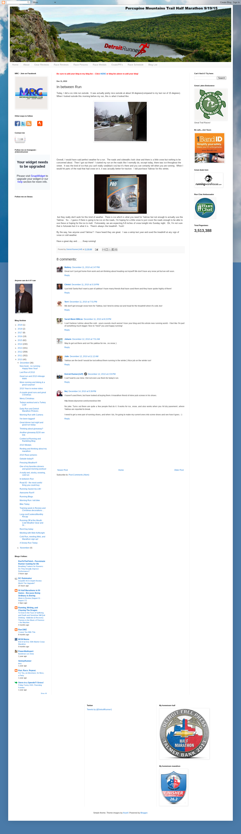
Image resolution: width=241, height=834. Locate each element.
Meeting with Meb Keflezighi (32, 533)
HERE (103, 74)
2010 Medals (25, 445)
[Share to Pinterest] (116, 249)
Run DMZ (22, 629)
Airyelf (125, 813)
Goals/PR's (117, 64)
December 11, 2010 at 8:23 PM (97, 319)
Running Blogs (26, 496)
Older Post (179, 470)
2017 (20, 332)
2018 (20, 329)
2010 (20, 359)
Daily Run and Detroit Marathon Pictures (29, 410)
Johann (67, 339)
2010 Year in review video (31, 388)
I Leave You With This (26, 632)
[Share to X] (109, 249)
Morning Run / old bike (30, 500)
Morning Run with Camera (31, 415)
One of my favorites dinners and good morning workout (33, 467)
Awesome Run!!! (27, 493)
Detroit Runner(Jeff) (73, 374)
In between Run (27, 479)
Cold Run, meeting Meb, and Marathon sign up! (32, 537)
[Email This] (103, 249)
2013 (20, 348)
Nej (66, 391)
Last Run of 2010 (27, 372)
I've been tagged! (27, 419)
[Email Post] (96, 249)
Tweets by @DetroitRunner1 (99, 709)
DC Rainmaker (25, 578)
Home (15, 64)
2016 (20, 336)
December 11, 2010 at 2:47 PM (86, 267)
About (26, 64)
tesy (20, 663)
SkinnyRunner (24, 661)
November (25, 548)
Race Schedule (135, 64)
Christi (67, 284)
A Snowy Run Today (29, 543)
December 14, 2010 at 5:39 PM (82, 391)
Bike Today (25, 504)
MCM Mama (23, 639)
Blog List (152, 64)
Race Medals (99, 64)
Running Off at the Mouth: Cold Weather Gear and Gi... (31, 522)
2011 (20, 355)
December (25, 363)
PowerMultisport (25, 651)
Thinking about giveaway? (31, 429)
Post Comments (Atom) (79, 475)
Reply (67, 275)
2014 (20, 344)
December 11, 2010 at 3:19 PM (85, 284)
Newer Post (62, 470)
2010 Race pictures (28, 455)
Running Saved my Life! (30, 489)
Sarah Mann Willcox (73, 319)
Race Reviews (61, 64)
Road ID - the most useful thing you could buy (31, 484)
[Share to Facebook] (113, 249)
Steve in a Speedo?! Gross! (31, 682)
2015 (20, 340)
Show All (44, 693)
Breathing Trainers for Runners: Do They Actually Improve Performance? (30, 568)
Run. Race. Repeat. (27, 670)
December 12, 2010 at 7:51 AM (86, 339)
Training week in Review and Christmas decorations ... (33, 509)
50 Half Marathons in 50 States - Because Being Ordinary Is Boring (29, 593)
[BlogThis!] (106, 249)
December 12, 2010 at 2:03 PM (102, 374)
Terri (66, 302)
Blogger (144, 813)
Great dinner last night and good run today (31, 423)
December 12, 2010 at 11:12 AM (84, 356)
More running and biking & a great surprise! (32, 383)
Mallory (67, 267)
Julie (66, 356)
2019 (20, 325)
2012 (20, 352)
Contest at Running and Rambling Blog (30, 440)
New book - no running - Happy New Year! (30, 367)
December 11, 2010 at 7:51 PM (83, 302)
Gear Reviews (41, 64)
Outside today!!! (26, 459)
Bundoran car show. (26, 654)
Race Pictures (80, 64)
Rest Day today (26, 529)
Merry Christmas (27, 398)
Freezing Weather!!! (28, 463)
